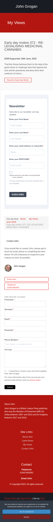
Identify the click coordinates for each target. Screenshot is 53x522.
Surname (9, 309)
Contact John (27, 449)
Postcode (9, 330)
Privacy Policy (10, 498)
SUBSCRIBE (18, 194)
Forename (9, 300)
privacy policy (35, 380)
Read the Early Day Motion (18, 80)
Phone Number (12, 340)
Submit (10, 387)
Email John (11, 279)
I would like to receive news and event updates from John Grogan (26, 372)
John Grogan (26, 6)
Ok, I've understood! (26, 511)
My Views (27, 445)
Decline (26, 517)
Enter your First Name (18, 119)
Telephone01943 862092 (13, 286)
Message (8, 349)
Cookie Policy (25, 498)
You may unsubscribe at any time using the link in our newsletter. (26, 182)
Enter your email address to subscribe (26, 146)
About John (27, 437)
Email (7, 319)
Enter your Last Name (18, 133)
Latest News (27, 441)
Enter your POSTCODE (19, 159)
